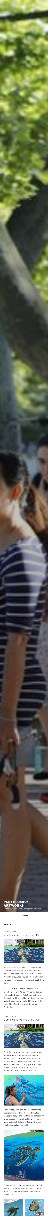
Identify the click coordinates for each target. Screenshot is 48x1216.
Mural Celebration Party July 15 (21, 935)
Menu (25, 915)
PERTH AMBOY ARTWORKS (16, 903)
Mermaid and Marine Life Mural (21, 1019)
